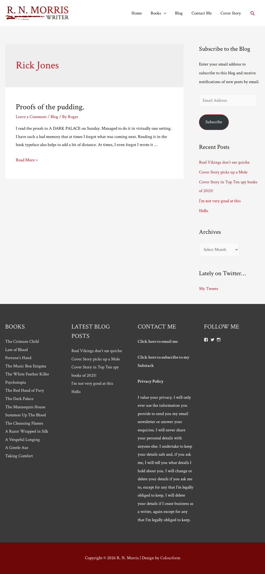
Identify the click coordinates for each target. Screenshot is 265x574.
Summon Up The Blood (25, 415)
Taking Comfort (19, 456)
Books (156, 13)
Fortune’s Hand (18, 358)
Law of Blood (16, 350)
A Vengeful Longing (22, 439)
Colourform (170, 558)
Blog (179, 13)
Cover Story (230, 13)
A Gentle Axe (16, 448)
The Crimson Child (22, 341)
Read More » (27, 160)
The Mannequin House (25, 407)
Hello (203, 211)
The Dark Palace (19, 399)
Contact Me (202, 13)
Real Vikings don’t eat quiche (224, 162)
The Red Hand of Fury (24, 390)
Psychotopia (15, 382)
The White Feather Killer (27, 374)
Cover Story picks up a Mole (223, 172)
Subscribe (213, 122)
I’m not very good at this (220, 201)
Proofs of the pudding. (50, 107)
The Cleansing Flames (24, 423)
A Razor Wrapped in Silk (26, 431)
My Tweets (208, 289)
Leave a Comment (31, 117)
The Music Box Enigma (25, 366)
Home (136, 13)
